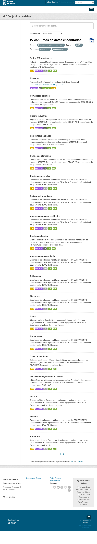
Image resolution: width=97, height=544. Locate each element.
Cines (33, 316)
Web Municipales (83, 499)
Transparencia (84, 497)
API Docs (80, 461)
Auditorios (35, 436)
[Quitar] (63, 45)
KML (50, 71)
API (72, 461)
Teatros (33, 396)
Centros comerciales (40, 175)
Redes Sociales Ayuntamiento (55, 479)
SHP (45, 71)
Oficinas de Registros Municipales (46, 376)
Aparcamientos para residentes (45, 216)
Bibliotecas (35, 276)
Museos (34, 416)
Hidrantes (34, 78)
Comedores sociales (40, 95)
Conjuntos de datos (19, 16)
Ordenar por (35, 33)
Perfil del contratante (83, 489)
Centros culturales (39, 236)
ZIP (40, 88)
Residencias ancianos (40, 135)
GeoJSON (38, 71)
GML (55, 71)
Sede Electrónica (83, 487)
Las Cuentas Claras (33, 478)
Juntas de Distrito (83, 494)
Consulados (36, 336)
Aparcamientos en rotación (43, 256)
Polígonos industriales (41, 196)
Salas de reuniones (39, 356)
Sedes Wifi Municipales (41, 58)
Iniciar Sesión (52, 2)
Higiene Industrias (38, 115)
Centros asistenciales (40, 155)
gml (49, 88)
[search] (90, 27)
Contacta (83, 504)
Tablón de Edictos (83, 492)
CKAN (12, 523)
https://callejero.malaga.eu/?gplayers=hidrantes (49, 84)
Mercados (35, 296)
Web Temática (83, 502)
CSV (32, 71)
